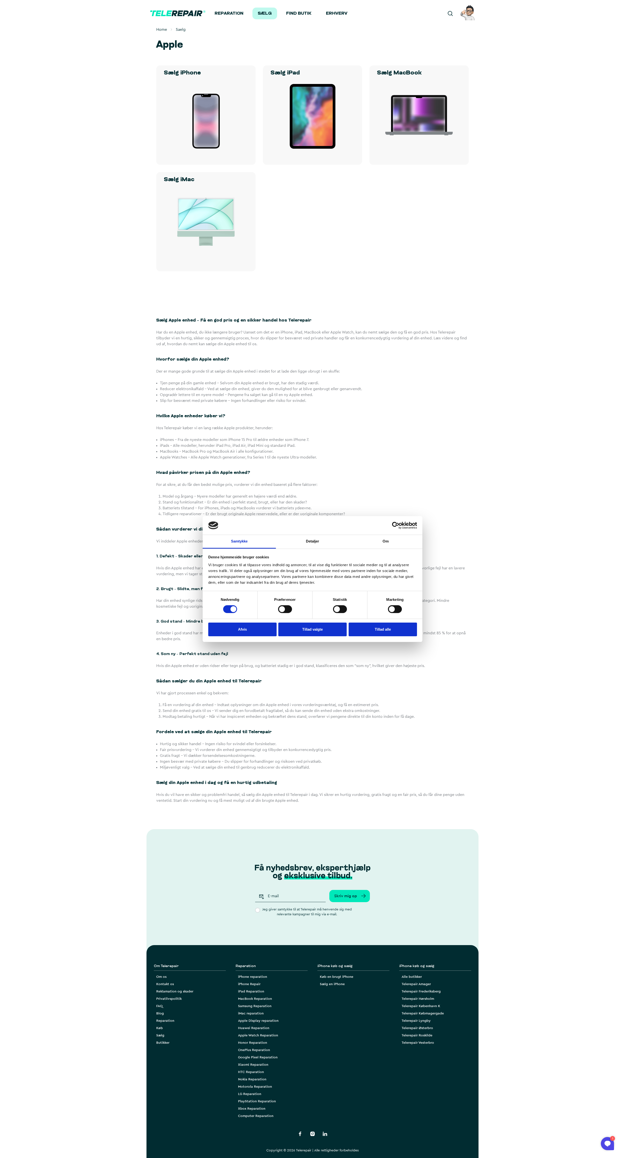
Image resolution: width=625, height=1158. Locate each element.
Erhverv (336, 13)
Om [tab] (386, 541)
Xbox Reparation (251, 1108)
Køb (159, 1028)
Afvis (242, 629)
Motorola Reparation (255, 1086)
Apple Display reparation (258, 1020)
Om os (161, 977)
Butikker (162, 1042)
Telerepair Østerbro (417, 1028)
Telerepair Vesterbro (418, 1042)
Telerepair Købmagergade (423, 1013)
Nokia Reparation (252, 1079)
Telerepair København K (421, 1006)
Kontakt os (165, 984)
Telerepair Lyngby (416, 1020)
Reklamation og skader (174, 991)
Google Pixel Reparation (258, 1057)
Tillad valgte (312, 629)
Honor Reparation (252, 1042)
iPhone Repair (249, 984)
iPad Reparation (251, 991)
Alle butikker (412, 977)
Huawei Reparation (253, 1028)
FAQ (159, 1006)
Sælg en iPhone (332, 984)
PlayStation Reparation (257, 1101)
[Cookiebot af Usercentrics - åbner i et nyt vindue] (395, 525)
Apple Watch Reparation (258, 1035)
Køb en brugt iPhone (336, 977)
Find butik (299, 13)
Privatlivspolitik (169, 999)
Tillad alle (383, 629)
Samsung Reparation (254, 1006)
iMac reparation (251, 1013)
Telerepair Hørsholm (418, 999)
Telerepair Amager (416, 984)
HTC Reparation (251, 1072)
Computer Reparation (255, 1116)
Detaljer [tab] (312, 541)
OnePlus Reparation (254, 1050)
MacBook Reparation (255, 999)
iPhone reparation (252, 977)
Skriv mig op (345, 896)
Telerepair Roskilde (417, 1035)
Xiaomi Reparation (253, 1064)
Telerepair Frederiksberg (421, 991)
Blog (160, 1013)
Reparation (229, 13)
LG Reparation (249, 1094)
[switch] (285, 609)
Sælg (265, 13)
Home (161, 29)
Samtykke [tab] (239, 541)
